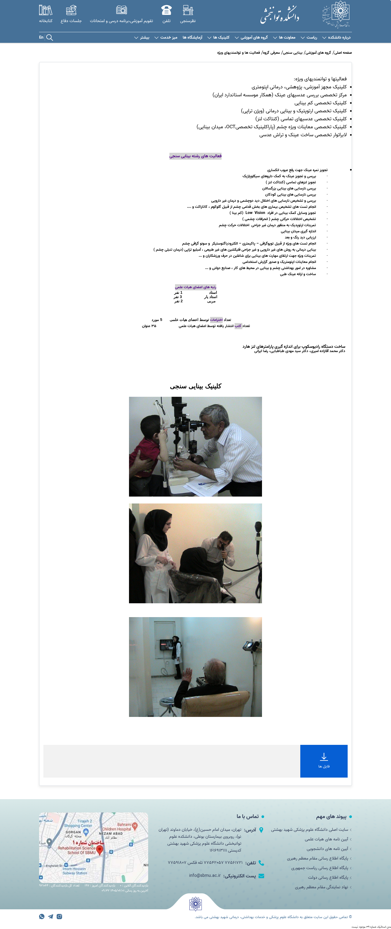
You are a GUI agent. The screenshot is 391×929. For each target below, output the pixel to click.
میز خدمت (168, 37)
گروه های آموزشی (254, 37)
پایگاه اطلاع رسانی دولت (328, 877)
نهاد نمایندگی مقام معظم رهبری (321, 887)
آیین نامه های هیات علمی (326, 839)
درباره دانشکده (339, 37)
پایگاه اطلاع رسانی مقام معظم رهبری (317, 858)
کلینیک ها (221, 37)
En (41, 37)
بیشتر (144, 37)
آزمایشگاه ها (192, 37)
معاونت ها (287, 37)
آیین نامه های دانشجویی (327, 848)
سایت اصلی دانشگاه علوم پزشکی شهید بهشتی (309, 829)
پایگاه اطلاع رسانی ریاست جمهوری (319, 868)
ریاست (312, 37)
